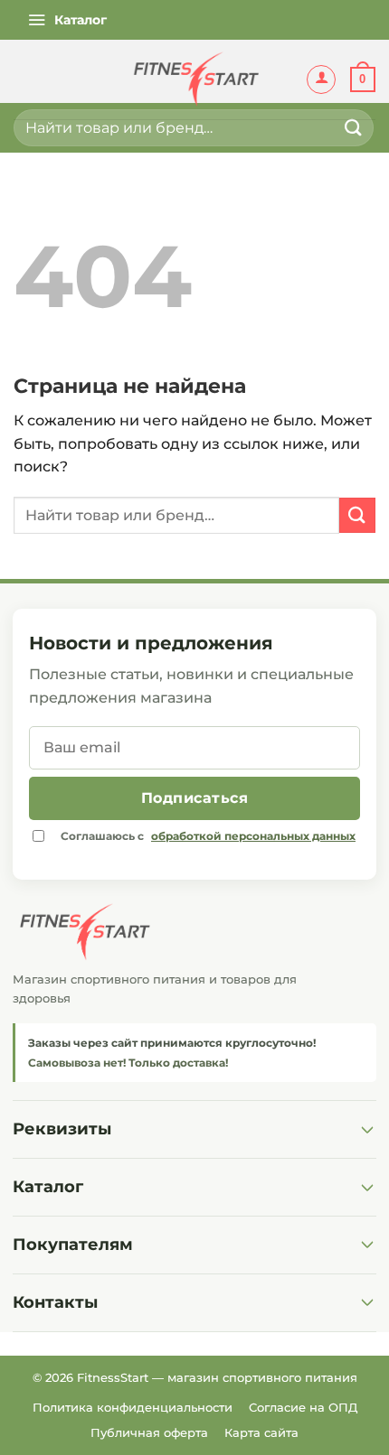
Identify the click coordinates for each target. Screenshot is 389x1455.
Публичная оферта (149, 1432)
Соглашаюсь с (208, 836)
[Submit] (354, 127)
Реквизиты (62, 1129)
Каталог (48, 1187)
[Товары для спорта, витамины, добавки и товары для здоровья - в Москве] (194, 79)
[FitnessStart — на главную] (194, 932)
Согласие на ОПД (303, 1407)
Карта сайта (261, 1432)
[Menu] (67, 20)
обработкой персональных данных (253, 836)
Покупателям (73, 1244)
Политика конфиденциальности (132, 1407)
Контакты (55, 1302)
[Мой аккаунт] (321, 79)
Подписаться (194, 798)
